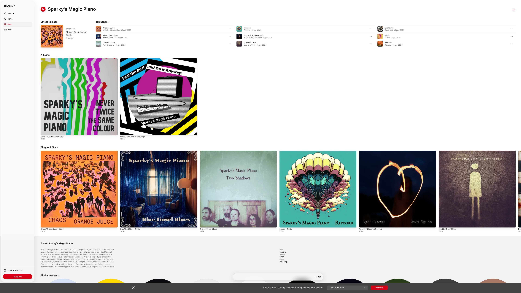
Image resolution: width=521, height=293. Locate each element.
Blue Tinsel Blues (110, 35)
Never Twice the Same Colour (53, 59)
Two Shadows (109, 43)
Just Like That (250, 43)
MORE (112, 267)
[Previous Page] (93, 36)
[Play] (43, 9)
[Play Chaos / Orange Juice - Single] (44, 44)
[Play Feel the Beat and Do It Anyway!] (124, 132)
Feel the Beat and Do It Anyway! (133, 59)
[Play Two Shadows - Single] (203, 224)
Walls (387, 35)
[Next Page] (518, 36)
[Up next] (315, 277)
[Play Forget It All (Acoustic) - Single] (362, 224)
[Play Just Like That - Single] (442, 224)
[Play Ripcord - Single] (283, 224)
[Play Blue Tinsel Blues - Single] (124, 224)
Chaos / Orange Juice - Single (53, 152)
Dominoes (389, 28)
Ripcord (247, 28)
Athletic (388, 43)
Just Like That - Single (448, 152)
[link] (103, 21)
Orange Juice (109, 28)
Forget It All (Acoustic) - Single (372, 152)
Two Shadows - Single (209, 152)
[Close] (133, 287)
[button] (17, 13)
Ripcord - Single (286, 152)
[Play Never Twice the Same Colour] (44, 132)
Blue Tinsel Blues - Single (131, 152)
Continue (379, 288)
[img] (9, 6)
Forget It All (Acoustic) (253, 35)
